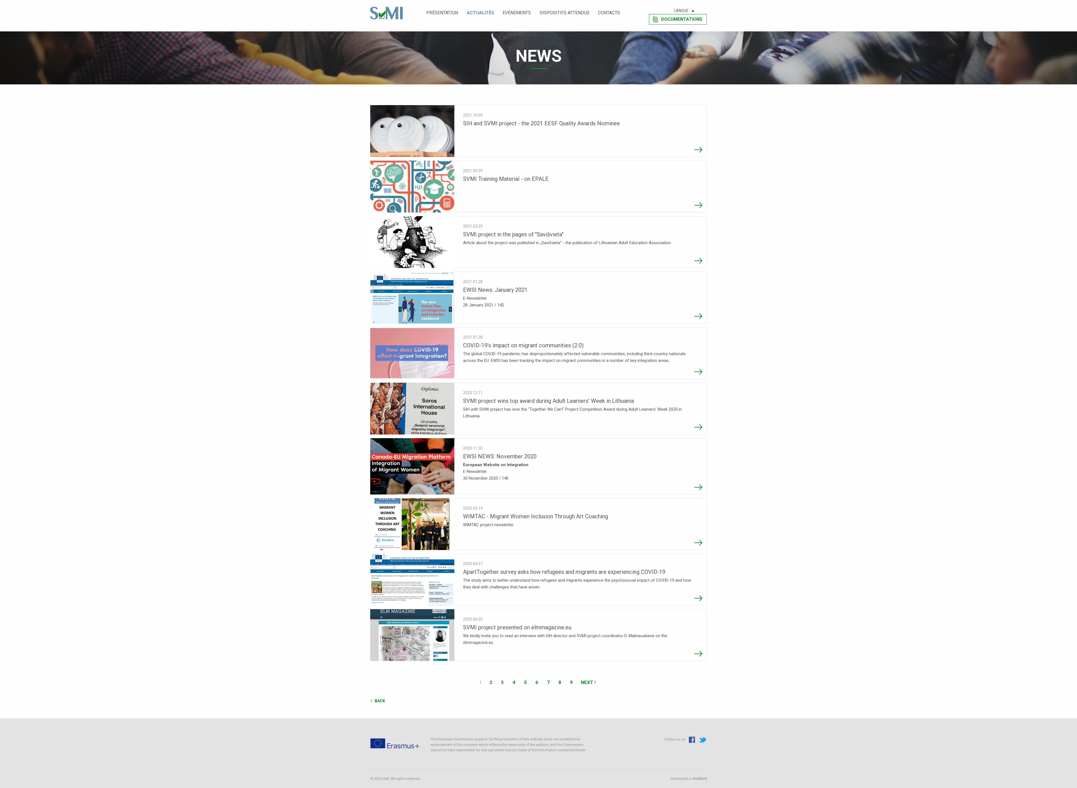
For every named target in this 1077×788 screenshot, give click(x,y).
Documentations (681, 19)
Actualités (480, 12)
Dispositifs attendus (565, 12)
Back (380, 701)
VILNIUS (699, 779)
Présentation (442, 12)
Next (587, 682)
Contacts (609, 12)
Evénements (517, 12)
